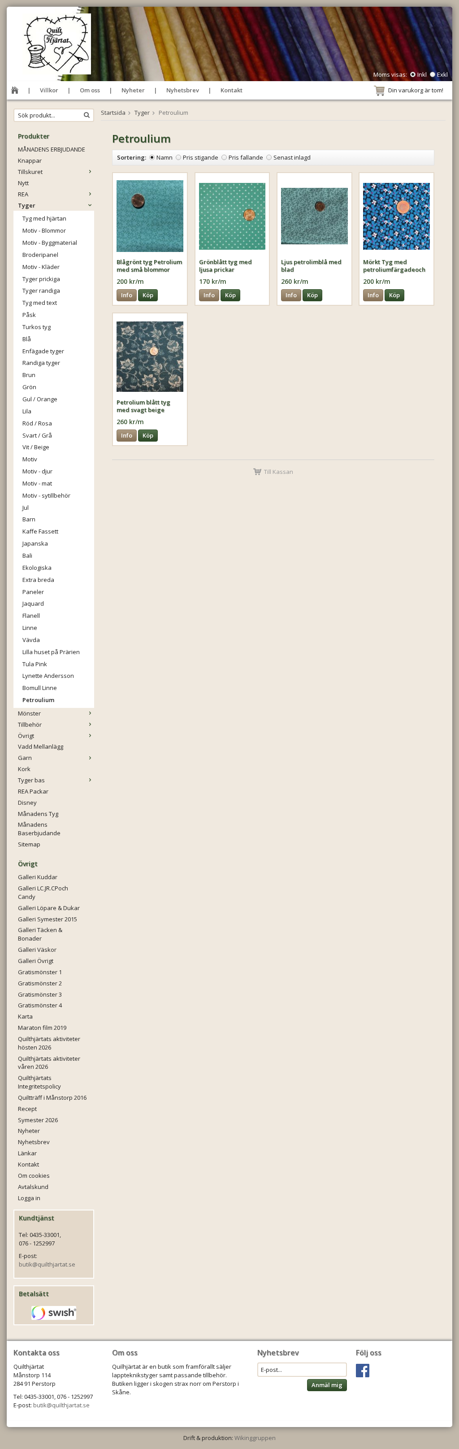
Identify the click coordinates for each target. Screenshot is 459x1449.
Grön (29, 387)
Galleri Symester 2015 (47, 919)
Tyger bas (31, 780)
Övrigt (26, 736)
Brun (28, 375)
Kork (24, 769)
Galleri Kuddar (37, 877)
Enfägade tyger (43, 351)
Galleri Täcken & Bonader (40, 934)
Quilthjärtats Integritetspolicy (39, 1082)
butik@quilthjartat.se (47, 1264)
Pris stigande (200, 157)
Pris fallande (246, 157)
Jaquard (33, 603)
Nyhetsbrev (182, 90)
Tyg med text (39, 303)
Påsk (29, 315)
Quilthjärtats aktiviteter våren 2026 (49, 1062)
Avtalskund (33, 1187)
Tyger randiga (41, 290)
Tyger (26, 205)
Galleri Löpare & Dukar (49, 908)
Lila (26, 411)
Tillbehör (30, 724)
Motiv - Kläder (41, 267)
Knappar (30, 160)
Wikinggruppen (255, 1438)
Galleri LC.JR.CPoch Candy (43, 892)
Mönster (29, 713)
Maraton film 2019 (42, 1028)
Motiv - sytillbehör (46, 495)
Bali (27, 555)
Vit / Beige (35, 447)
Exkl (442, 74)
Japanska (35, 543)
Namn (164, 157)
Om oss (90, 90)
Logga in (29, 1198)
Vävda (31, 640)
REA (23, 194)
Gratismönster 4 (40, 1005)
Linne (29, 628)
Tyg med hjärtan (44, 218)
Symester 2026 (38, 1120)
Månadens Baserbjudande (39, 828)
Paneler (33, 592)
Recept (27, 1109)
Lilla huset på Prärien (51, 652)
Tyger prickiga (41, 279)
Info (126, 295)
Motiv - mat (37, 483)
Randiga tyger (41, 363)
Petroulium (38, 700)
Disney (27, 802)
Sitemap (29, 844)
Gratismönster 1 (40, 972)
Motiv (29, 459)
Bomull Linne (39, 688)
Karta (25, 1016)
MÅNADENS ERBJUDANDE (51, 149)
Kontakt (231, 90)
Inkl (422, 74)
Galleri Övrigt (35, 961)
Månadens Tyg (38, 814)
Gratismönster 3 (40, 994)
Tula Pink (34, 664)
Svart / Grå (37, 435)
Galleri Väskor (37, 950)
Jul (25, 507)
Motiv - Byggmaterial (49, 243)
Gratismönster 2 (40, 983)
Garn (25, 758)
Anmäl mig (327, 1385)
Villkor (49, 90)
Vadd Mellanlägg (40, 746)
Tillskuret (30, 172)
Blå (26, 339)
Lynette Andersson (48, 676)
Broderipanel (40, 255)
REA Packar (33, 791)
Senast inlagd (292, 157)
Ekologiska (37, 568)
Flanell (31, 616)
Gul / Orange (39, 399)
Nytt (23, 183)
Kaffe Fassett (40, 531)
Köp (148, 295)
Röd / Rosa (37, 423)
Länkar (27, 1153)
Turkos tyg (36, 327)
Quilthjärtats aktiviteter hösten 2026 (49, 1043)
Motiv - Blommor (44, 230)
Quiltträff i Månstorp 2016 (52, 1097)
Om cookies (34, 1175)
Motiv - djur (37, 471)
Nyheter (133, 90)
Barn (28, 519)
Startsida (113, 112)
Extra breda (38, 580)
